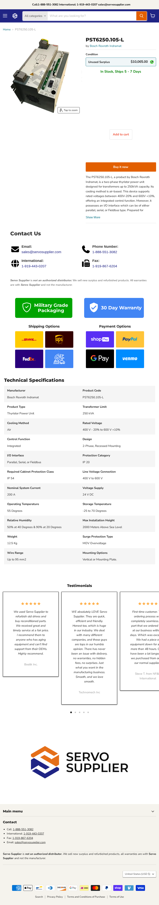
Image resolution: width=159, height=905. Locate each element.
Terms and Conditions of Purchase (86, 897)
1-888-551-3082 (104, 252)
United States (137, 874)
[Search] (141, 15)
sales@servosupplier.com (41, 252)
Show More (93, 217)
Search (39, 897)
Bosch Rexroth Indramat (105, 46)
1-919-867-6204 (104, 266)
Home (7, 29)
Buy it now (120, 167)
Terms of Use (116, 897)
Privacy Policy (55, 897)
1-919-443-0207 (34, 266)
